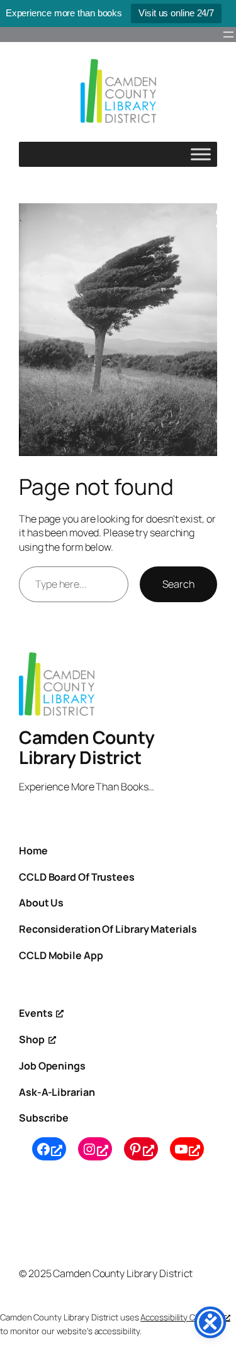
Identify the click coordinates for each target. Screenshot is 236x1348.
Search (178, 584)
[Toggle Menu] (201, 154)
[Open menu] (228, 34)
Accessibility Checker (180, 1317)
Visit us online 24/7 (176, 13)
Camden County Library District (87, 747)
